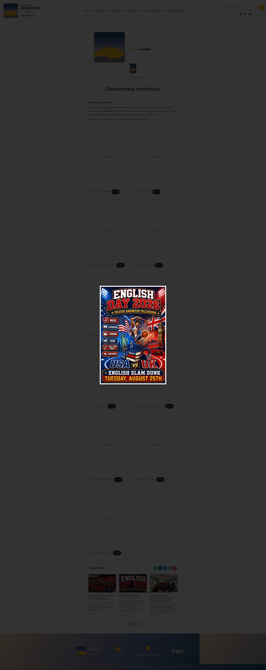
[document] (133, 335)
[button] (163, 288)
